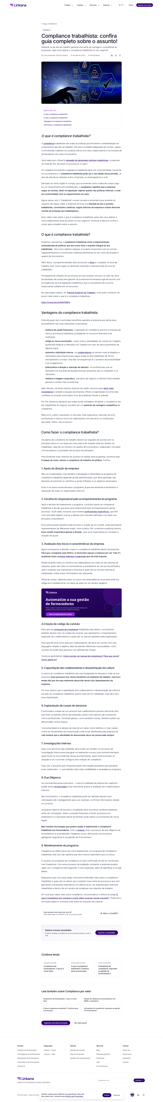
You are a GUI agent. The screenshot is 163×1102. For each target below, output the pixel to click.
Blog (45, 24)
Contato (126, 1062)
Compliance (52, 24)
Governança (127, 1054)
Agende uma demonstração (55, 1023)
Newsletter (127, 1058)
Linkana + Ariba (49, 1054)
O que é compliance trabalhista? (56, 114)
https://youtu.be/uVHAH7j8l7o (55, 302)
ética (92, 262)
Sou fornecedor (102, 1066)
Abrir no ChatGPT (110, 913)
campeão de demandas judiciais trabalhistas (87, 160)
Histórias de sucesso (77, 1050)
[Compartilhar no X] (116, 55)
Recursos (93, 5)
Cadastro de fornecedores (26, 1050)
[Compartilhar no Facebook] (120, 55)
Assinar (138, 1080)
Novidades (100, 1058)
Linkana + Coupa (50, 1050)
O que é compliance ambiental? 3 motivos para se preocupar (60, 1009)
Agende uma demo (145, 5)
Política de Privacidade (74, 1096)
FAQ (98, 1062)
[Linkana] (18, 5)
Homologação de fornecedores (28, 1054)
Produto (67, 5)
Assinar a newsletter (106, 933)
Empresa (106, 5)
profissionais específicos (97, 511)
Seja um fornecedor (77, 1054)
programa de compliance (66, 629)
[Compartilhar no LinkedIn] (112, 55)
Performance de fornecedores (28, 1062)
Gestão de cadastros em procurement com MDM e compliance (99, 1000)
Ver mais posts (80, 1023)
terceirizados (60, 786)
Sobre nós (126, 1050)
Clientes (80, 5)
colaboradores (85, 352)
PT (122, 5)
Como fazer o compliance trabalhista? (58, 125)
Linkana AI (21, 1066)
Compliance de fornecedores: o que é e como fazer (60, 1000)
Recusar (117, 1095)
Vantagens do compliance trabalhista (57, 121)
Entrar (131, 5)
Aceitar (107, 1095)
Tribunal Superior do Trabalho (81, 292)
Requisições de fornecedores (27, 1058)
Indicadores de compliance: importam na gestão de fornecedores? (102, 1009)
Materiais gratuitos (103, 1054)
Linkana (80, 830)
